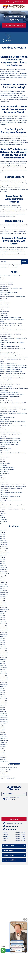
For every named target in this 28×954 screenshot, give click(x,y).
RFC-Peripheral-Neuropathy (7, 467)
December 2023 (4, 586)
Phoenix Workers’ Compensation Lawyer (10, 317)
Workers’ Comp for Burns (6, 380)
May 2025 (2, 561)
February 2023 (3, 590)
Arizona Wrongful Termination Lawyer (9, 432)
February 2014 (3, 713)
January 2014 (3, 715)
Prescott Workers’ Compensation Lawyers (11, 492)
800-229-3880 (18, 2)
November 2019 (4, 630)
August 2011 (3, 746)
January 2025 (3, 567)
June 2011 (2, 751)
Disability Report (4, 480)
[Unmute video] (18, 934)
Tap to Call (8, 36)
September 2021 (4, 594)
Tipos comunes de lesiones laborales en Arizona (12, 509)
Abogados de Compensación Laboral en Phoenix (12, 484)
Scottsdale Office (4, 286)
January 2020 (3, 626)
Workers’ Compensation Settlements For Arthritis (12, 373)
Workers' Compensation (6, 778)
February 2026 (3, 542)
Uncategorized (4, 776)
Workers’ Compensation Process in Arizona (11, 369)
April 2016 (2, 669)
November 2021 (4, 592)
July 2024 (2, 578)
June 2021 (2, 599)
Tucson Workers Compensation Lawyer (10, 496)
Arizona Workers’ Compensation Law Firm (10, 276)
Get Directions (14, 819)
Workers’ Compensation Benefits (8, 363)
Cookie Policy (3, 519)
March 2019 (3, 646)
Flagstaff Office (4, 498)
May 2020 (2, 617)
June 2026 (2, 534)
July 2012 (2, 726)
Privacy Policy (3, 521)
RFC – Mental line (4, 451)
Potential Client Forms (5, 448)
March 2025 (3, 565)
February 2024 (3, 582)
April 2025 (2, 563)
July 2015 (2, 688)
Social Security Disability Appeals (8, 411)
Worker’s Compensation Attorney (8, 292)
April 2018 (2, 663)
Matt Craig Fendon (5, 303)
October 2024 (3, 571)
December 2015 (4, 678)
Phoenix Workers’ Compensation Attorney (11, 488)
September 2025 (4, 553)
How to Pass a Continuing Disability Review (11, 407)
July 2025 (2, 557)
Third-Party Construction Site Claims (9, 346)
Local (1, 774)
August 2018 (3, 659)
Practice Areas (4, 315)
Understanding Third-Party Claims (9, 353)
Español (2, 503)
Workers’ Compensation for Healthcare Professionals (13, 367)
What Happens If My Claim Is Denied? (9, 392)
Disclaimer (2, 517)
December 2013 (4, 717)
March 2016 (3, 671)
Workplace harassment (6, 386)
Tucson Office (4, 494)
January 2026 (3, 544)
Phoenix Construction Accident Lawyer (10, 384)
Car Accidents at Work (6, 382)
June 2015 (2, 690)
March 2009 (3, 759)
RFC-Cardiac (3, 455)
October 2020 (3, 607)
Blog (1, 523)
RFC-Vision (3, 478)
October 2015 (3, 682)
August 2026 (3, 530)
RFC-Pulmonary (4, 471)
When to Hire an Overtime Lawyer (9, 430)
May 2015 (2, 692)
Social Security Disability (6, 401)
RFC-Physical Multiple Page (7, 469)
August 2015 (3, 686)
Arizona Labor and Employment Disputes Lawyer (12, 421)
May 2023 (2, 588)
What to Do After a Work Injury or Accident (11, 355)
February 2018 (3, 667)
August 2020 (3, 611)
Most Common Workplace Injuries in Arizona (11, 378)
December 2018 (4, 653)
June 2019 (2, 640)
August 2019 (3, 636)
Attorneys (2, 301)
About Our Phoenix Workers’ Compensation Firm (12, 296)
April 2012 (2, 732)
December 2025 (4, 546)
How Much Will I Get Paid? (6, 284)
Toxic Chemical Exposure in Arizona (9, 444)
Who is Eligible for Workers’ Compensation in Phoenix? (14, 357)
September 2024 (4, 574)
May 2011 (2, 753)
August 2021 (3, 596)
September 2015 (4, 684)
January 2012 (3, 736)
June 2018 (2, 661)
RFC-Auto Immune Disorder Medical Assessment (12, 453)
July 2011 (2, 749)
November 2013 (4, 719)
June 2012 (2, 728)
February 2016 (3, 674)
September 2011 (4, 744)
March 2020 (3, 621)
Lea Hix (2, 309)
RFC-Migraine (3, 465)
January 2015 (3, 701)
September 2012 (4, 721)
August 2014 (3, 705)
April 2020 (2, 619)
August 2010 (3, 757)
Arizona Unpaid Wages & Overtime (9, 442)
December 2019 (4, 628)
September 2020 (4, 609)
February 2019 (3, 649)
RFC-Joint (2, 461)
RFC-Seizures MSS (4, 473)
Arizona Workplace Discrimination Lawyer (10, 440)
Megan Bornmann (4, 307)
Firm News (2, 772)
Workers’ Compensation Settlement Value (11, 371)
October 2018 (3, 657)
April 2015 (2, 694)
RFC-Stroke (3, 476)
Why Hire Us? (3, 298)
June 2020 (2, 615)
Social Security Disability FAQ (7, 417)
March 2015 (3, 696)
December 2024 (4, 569)
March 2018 (3, 665)
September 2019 (4, 634)
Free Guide (3, 280)
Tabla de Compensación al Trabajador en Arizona (13, 486)
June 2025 (2, 559)
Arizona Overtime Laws (6, 423)
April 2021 (2, 601)
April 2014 (2, 709)
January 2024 (3, 584)
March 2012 (3, 734)
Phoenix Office (4, 482)
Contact (2, 511)
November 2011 (4, 740)
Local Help (2, 446)
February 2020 (3, 624)
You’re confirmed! (4, 294)
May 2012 (2, 730)
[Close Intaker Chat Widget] (26, 919)
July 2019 (2, 638)
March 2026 (3, 540)
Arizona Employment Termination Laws (10, 438)
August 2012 (3, 724)
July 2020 (2, 613)
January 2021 (3, 605)
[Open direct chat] (24, 919)
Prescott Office (4, 490)
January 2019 (3, 651)
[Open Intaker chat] (12, 953)
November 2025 (4, 549)
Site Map (2, 515)
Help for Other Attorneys (6, 282)
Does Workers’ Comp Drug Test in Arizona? (11, 323)
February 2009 (3, 761)
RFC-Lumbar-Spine (5, 463)
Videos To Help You (5, 290)
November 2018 (4, 655)
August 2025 (3, 555)
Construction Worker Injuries (7, 767)
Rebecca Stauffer (4, 305)
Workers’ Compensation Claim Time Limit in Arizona (13, 365)
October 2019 (3, 632)
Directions (8, 40)
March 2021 (3, 603)
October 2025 (3, 551)
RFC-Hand (2, 459)
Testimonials (3, 313)
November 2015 (4, 680)
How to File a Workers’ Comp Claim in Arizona (11, 394)
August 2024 (3, 576)
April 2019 (2, 644)
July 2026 (2, 532)
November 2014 (4, 703)
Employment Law (4, 419)
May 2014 (2, 707)
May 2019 (2, 642)
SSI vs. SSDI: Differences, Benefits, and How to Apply (13, 409)
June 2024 (2, 580)
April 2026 (2, 538)
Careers (2, 278)
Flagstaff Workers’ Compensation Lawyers (11, 501)
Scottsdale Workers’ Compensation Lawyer (11, 288)
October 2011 (3, 742)
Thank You (3, 513)
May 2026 (2, 536)
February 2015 (3, 699)
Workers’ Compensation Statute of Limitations (12, 376)
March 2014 (3, 711)
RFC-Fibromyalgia (4, 457)
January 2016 (3, 676)
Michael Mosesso (4, 311)
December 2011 (4, 738)
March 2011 (2, 755)
